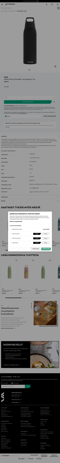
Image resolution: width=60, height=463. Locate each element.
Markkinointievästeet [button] (16, 238)
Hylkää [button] (36, 233)
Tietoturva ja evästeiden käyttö (16, 221)
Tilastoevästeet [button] (14, 243)
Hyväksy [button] (45, 233)
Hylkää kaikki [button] (35, 248)
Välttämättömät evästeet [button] (16, 229)
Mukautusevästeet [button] (15, 234)
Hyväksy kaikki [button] (46, 248)
